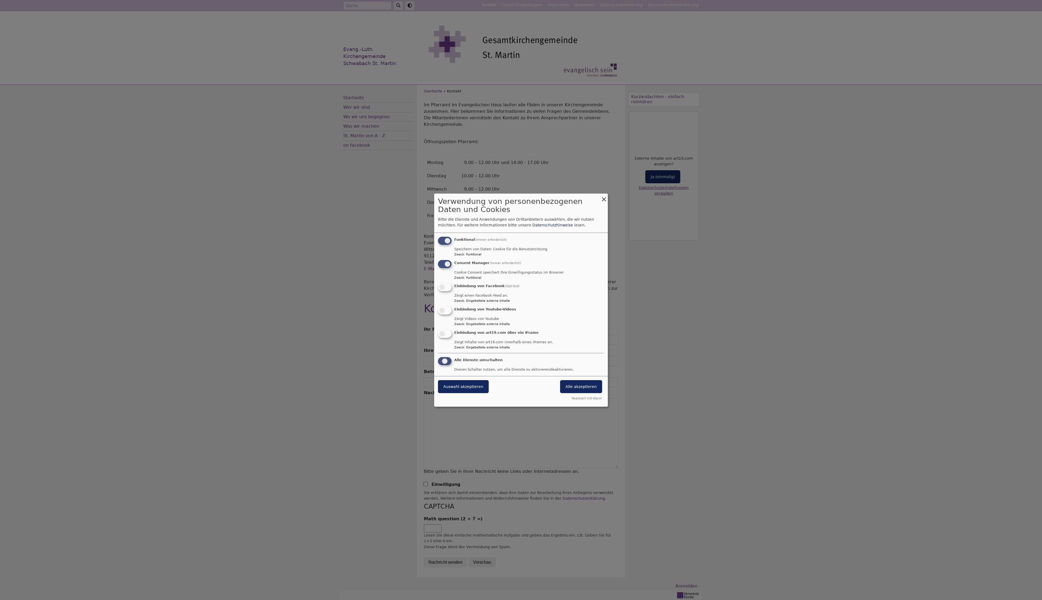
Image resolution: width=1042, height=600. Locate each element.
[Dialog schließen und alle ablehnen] (604, 196)
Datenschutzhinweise (552, 225)
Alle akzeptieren (581, 386)
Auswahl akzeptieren (463, 386)
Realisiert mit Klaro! (587, 398)
